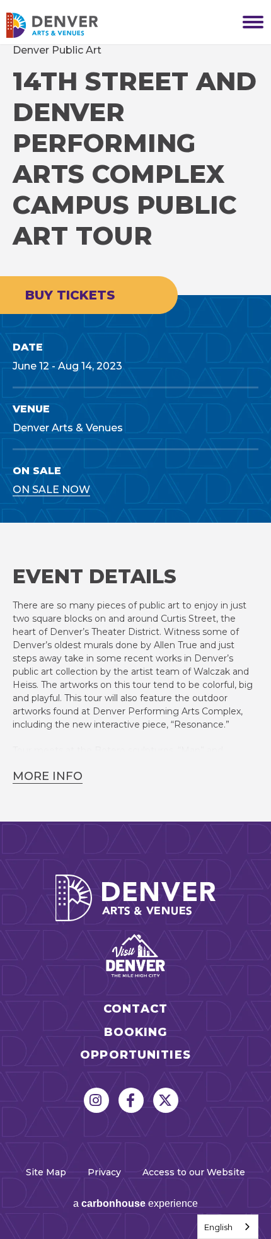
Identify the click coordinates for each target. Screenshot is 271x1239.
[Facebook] (131, 1100)
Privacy (104, 1172)
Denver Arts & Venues (69, 25)
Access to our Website (193, 1172)
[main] (135, 433)
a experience (135, 1203)
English (218, 1227)
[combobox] (227, 1226)
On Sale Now (51, 490)
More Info (48, 776)
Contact (135, 1009)
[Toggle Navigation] (249, 22)
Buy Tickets (70, 295)
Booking (136, 1032)
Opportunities (135, 1055)
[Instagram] (96, 1100)
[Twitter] (165, 1100)
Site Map (46, 1172)
